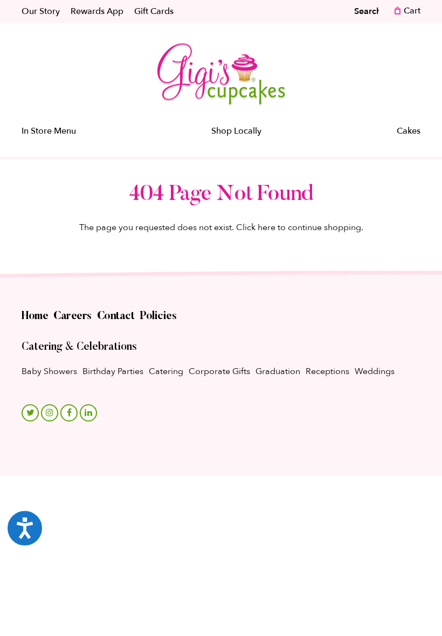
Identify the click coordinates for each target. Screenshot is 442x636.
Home (35, 316)
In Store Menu (49, 131)
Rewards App (97, 11)
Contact (116, 316)
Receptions (327, 371)
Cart (411, 11)
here (266, 227)
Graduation (277, 371)
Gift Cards (154, 11)
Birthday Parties (112, 371)
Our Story (41, 11)
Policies (158, 316)
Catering (166, 371)
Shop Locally (236, 131)
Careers (72, 316)
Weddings (375, 371)
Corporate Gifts (219, 371)
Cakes (408, 131)
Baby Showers (49, 371)
